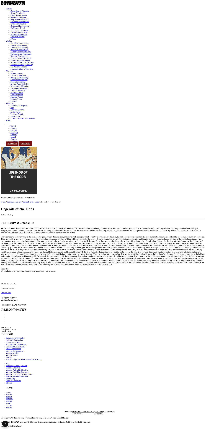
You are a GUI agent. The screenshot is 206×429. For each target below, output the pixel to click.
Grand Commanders (18, 24)
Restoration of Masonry (19, 47)
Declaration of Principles (19, 11)
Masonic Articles (16, 93)
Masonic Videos (16, 97)
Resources (9, 103)
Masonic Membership (18, 35)
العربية (13, 137)
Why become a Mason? (19, 20)
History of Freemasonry (19, 78)
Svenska (13, 141)
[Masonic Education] (7, 124)
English (13, 126)
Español (13, 128)
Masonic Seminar (17, 73)
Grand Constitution (17, 13)
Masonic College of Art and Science (19, 374)
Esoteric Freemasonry (18, 45)
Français (13, 130)
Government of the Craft (19, 22)
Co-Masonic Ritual (17, 28)
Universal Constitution (14, 340)
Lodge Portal (15, 112)
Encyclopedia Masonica (19, 88)
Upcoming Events (17, 110)
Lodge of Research (17, 90)
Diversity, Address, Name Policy (22, 118)
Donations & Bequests (18, 105)
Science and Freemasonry (20, 60)
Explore (9, 9)
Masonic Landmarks (18, 17)
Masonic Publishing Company (21, 65)
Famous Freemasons (18, 75)
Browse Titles (6, 293)
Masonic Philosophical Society (22, 62)
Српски (13, 139)
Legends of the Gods (31, 202)
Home (3, 202)
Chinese (13, 135)
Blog (12, 108)
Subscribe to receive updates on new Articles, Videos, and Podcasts (89, 411)
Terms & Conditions (13, 381)
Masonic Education (13, 368)
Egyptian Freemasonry (19, 56)
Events (8, 121)
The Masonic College (18, 67)
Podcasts (13, 101)
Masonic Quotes (16, 95)
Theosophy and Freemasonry (21, 54)
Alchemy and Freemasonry (20, 52)
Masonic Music (16, 99)
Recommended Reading (19, 86)
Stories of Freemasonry (19, 80)
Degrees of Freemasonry (19, 26)
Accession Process (17, 37)
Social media (15, 116)
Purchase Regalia (16, 114)
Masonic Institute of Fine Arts (21, 69)
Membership (12, 144)
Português (14, 133)
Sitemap (9, 383)
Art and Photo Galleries (19, 84)
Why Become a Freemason (16, 344)
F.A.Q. (13, 39)
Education (9, 71)
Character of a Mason (18, 15)
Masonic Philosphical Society (17, 370)
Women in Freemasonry (19, 50)
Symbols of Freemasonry (19, 30)
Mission (9, 41)
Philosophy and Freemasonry (21, 58)
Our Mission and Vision (19, 43)
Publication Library (17, 82)
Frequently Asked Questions (16, 366)
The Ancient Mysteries (19, 32)
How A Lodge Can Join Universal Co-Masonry (23, 359)
